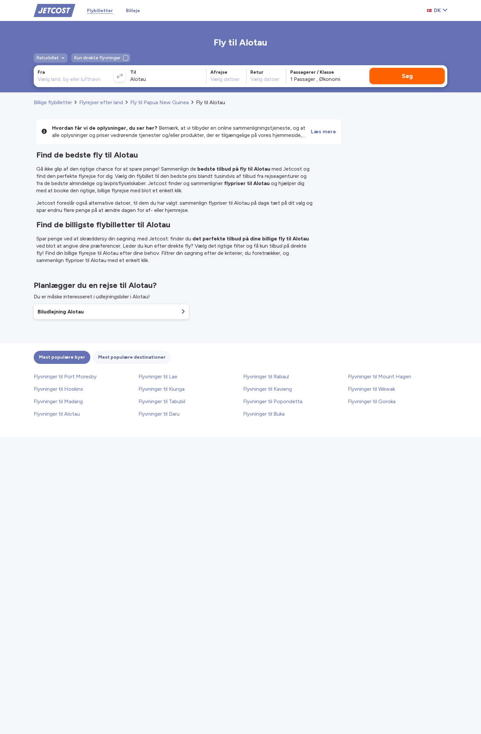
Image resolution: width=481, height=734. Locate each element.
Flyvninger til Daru (159, 414)
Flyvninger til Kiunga (161, 389)
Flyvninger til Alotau (57, 414)
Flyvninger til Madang (58, 401)
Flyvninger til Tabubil (161, 401)
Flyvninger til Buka (264, 414)
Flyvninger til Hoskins (58, 389)
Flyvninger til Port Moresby (65, 376)
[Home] (54, 10)
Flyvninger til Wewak (371, 389)
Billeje (133, 10)
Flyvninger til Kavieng (267, 389)
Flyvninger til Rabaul (266, 376)
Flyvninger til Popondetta (272, 401)
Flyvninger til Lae (157, 376)
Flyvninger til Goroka (372, 401)
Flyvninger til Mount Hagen (379, 376)
